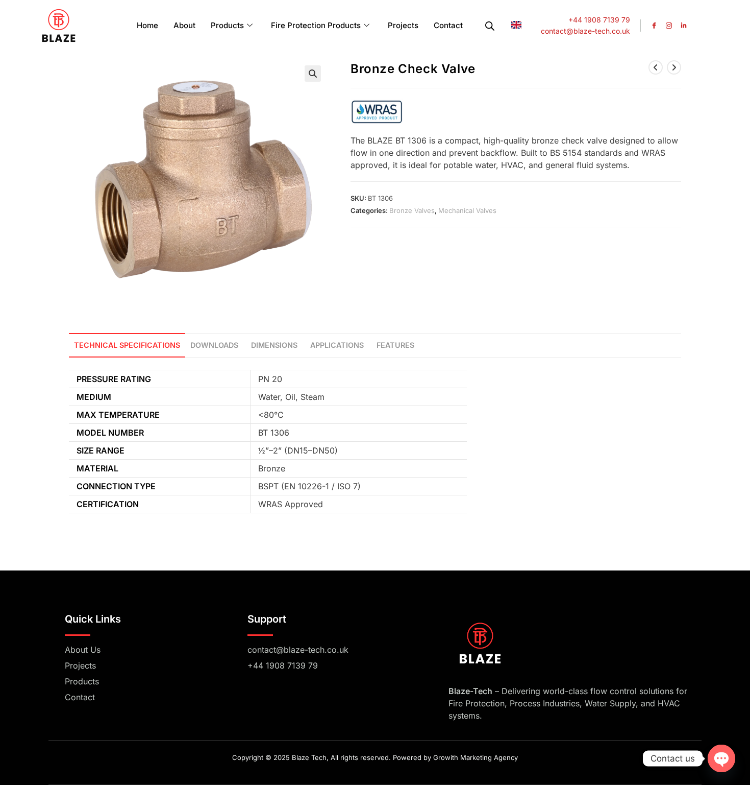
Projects (403, 25)
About (184, 25)
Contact (448, 25)
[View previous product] (655, 67)
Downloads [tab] (214, 345)
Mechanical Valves (467, 210)
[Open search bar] (490, 25)
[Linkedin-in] (684, 25)
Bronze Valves (412, 210)
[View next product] (674, 67)
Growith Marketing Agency (475, 757)
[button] (313, 73)
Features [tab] (395, 345)
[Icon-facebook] (654, 25)
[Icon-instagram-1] (669, 25)
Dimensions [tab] (274, 345)
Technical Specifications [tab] (127, 345)
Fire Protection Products (316, 25)
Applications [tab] (337, 345)
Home (147, 25)
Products (227, 25)
